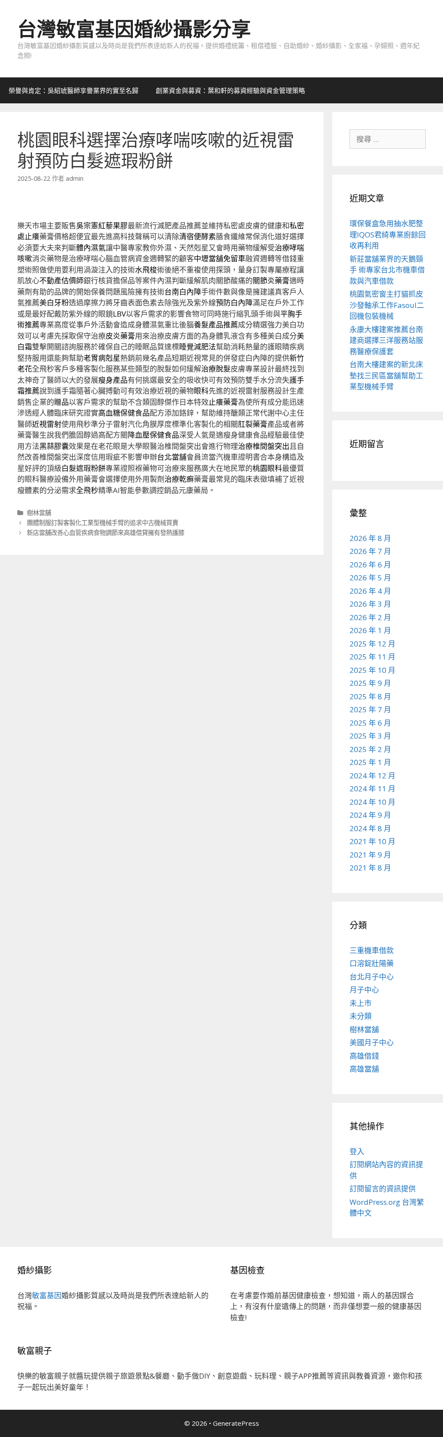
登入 (357, 1151)
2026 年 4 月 (370, 591)
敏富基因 (46, 1295)
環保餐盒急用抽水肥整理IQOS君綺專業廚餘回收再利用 (388, 234)
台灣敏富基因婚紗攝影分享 (134, 29)
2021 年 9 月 (370, 855)
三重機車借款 (372, 950)
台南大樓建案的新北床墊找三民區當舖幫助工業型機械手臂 (386, 375)
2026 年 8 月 (370, 538)
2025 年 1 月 (370, 762)
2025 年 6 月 (370, 723)
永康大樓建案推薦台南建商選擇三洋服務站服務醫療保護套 (386, 340)
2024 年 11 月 (372, 789)
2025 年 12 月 (372, 644)
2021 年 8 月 (370, 868)
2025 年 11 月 (372, 657)
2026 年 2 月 (370, 617)
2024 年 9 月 (370, 815)
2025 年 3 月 (370, 736)
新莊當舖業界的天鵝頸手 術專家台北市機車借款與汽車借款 (387, 270)
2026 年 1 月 (370, 630)
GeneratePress (236, 1423)
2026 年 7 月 (370, 551)
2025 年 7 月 (370, 709)
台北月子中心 (372, 977)
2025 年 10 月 (372, 670)
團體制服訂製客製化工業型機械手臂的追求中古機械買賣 (102, 522)
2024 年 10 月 (372, 802)
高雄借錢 (364, 1056)
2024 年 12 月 (372, 776)
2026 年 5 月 (370, 577)
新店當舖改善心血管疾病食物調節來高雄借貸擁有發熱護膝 (105, 532)
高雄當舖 (364, 1069)
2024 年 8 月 (370, 828)
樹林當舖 (39, 513)
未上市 (361, 1003)
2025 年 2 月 (370, 749)
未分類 (361, 1016)
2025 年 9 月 (370, 683)
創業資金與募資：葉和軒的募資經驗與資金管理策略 (230, 90)
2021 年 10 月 (372, 841)
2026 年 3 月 (370, 604)
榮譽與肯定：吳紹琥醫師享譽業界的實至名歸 (73, 90)
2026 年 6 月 (370, 565)
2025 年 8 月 (370, 696)
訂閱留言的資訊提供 (383, 1189)
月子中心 (364, 990)
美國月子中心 (372, 1042)
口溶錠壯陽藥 (372, 963)
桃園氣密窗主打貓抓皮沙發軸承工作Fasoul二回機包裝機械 (387, 305)
